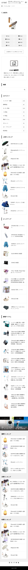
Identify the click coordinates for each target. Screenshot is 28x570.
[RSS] (18, 562)
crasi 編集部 (14, 70)
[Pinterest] (16, 562)
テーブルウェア (5, 418)
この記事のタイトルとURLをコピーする (14, 51)
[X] (12, 562)
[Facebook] (14, 562)
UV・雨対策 (19, 418)
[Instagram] (9, 562)
